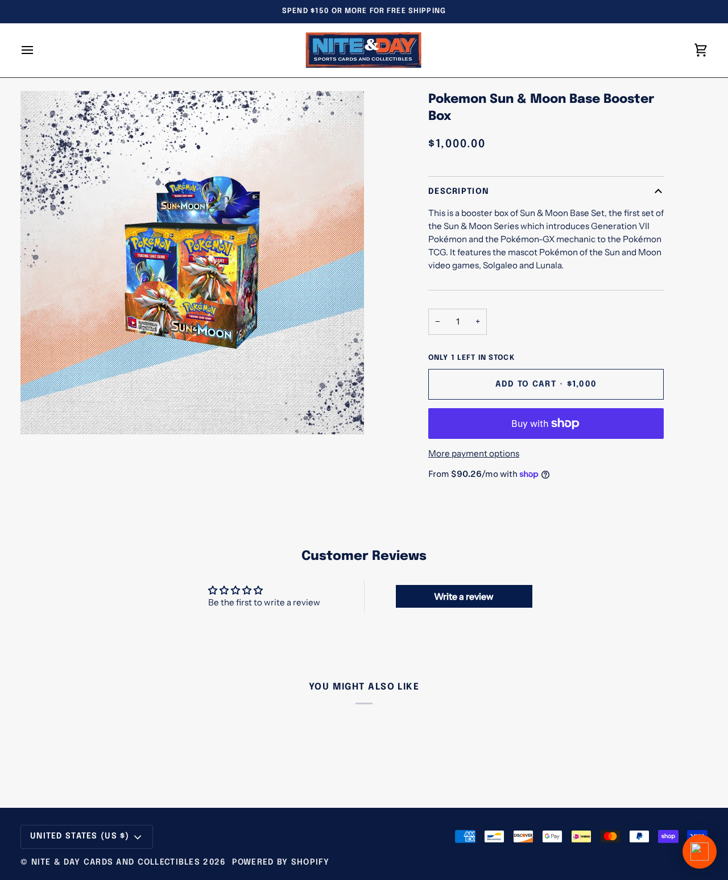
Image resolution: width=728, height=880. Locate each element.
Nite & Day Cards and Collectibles (115, 862)
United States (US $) (80, 836)
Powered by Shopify (281, 862)
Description (458, 192)
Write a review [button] (464, 596)
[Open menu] (37, 50)
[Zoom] (42, 413)
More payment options (473, 453)
